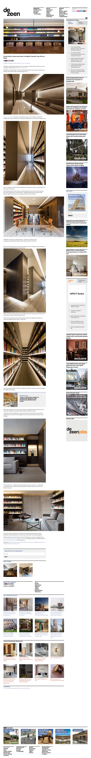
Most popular (70, 23)
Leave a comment (25, 63)
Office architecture (39, 542)
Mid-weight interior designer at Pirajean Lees (78, 316)
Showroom (62, 12)
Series (48, 8)
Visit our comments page (9, 688)
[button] (86, 18)
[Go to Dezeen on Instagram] (79, 11)
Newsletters (50, 15)
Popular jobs (70, 281)
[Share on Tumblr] (13, 61)
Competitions (63, 16)
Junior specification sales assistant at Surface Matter (77, 322)
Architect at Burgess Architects (76, 311)
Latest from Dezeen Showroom (13, 641)
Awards (61, 8)
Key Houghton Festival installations (43, 732)
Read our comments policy (23, 688)
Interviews (49, 9)
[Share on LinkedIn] (11, 61)
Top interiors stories (72, 20)
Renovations (16, 543)
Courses (61, 15)
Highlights (10, 728)
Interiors (36, 11)
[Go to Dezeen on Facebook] (82, 11)
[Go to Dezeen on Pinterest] (77, 11)
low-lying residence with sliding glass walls (14, 538)
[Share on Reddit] (9, 61)
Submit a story (46, 750)
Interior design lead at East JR (77, 327)
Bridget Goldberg (7, 63)
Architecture (37, 9)
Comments (45, 748)
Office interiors (24, 542)
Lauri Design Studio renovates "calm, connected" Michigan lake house (78, 48)
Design (35, 12)
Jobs (60, 9)
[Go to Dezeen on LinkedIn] (81, 11)
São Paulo (9, 543)
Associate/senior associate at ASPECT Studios (78, 306)
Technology (37, 14)
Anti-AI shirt (25, 730)
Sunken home (78, 730)
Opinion (48, 11)
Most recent (81, 23)
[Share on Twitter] (6, 61)
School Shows (63, 14)
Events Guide (63, 11)
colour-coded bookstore (10, 540)
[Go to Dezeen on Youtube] (86, 11)
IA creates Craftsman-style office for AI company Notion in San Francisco (78, 71)
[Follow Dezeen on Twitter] (84, 11)
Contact (44, 754)
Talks (48, 12)
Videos (48, 14)
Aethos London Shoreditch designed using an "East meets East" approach (77, 60)
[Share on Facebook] (4, 61)
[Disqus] (33, 707)
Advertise (45, 751)
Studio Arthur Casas (22, 67)
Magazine (36, 8)
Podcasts (49, 16)
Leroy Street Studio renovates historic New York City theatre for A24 (78, 54)
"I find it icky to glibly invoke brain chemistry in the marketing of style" (78, 66)
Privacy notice (46, 752)
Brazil (4, 543)
